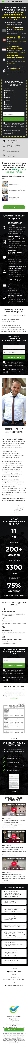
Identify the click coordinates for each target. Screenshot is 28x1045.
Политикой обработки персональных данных (13, 124)
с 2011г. (16, 1021)
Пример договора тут (17, 753)
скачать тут (14, 698)
